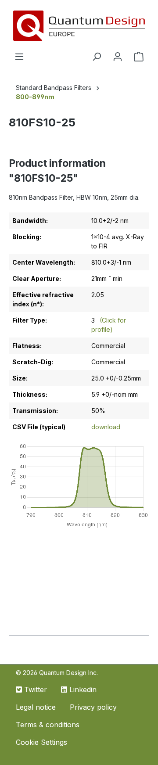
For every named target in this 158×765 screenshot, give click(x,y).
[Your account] (117, 56)
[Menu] (19, 56)
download (105, 427)
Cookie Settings (41, 742)
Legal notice (36, 707)
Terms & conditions (47, 724)
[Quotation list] (138, 56)
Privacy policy (93, 707)
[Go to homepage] (79, 26)
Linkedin (82, 689)
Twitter (34, 689)
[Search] (96, 56)
